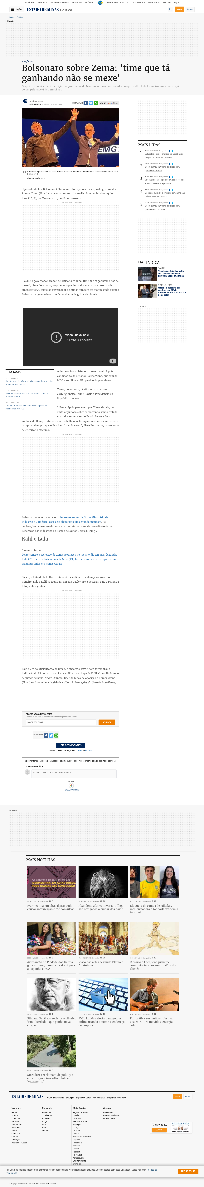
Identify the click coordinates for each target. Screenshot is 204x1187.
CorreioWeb (108, 1112)
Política (66, 10)
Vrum (44, 1127)
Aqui (44, 1124)
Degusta (76, 1140)
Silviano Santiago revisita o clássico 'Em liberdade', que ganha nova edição (51, 1022)
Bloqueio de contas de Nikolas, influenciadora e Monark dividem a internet (154, 909)
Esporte (42, 3)
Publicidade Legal (19, 1143)
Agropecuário (78, 1158)
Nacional (15, 1121)
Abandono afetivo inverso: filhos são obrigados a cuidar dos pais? (101, 907)
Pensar (76, 1149)
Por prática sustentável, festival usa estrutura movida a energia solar (151, 1022)
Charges (76, 1127)
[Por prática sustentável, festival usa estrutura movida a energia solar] (154, 994)
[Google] (71, 786)
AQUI (176, 3)
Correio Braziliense (111, 1115)
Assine (179, 9)
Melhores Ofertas (117, 3)
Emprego (76, 1124)
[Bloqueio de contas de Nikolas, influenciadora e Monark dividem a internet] (154, 882)
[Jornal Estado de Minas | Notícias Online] (43, 10)
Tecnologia (77, 1143)
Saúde (14, 1130)
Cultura (15, 1137)
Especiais (77, 1118)
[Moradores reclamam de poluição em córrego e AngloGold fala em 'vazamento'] (51, 1051)
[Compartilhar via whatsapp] (96, 103)
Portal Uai (46, 1112)
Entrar (190, 9)
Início (11, 17)
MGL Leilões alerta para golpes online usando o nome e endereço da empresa (102, 1022)
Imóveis (89, 3)
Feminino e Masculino (82, 1137)
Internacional (17, 1124)
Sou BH (167, 3)
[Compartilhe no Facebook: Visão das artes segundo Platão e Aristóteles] (101, 958)
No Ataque (77, 1155)
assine (88, 750)
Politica (20, 17)
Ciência (76, 1133)
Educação (16, 1140)
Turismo (76, 1130)
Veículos (77, 3)
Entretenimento (60, 3)
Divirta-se (77, 1164)
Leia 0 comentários (71, 745)
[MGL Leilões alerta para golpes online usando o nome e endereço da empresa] (103, 994)
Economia (16, 1118)
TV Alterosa (138, 3)
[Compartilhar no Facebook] (85, 103)
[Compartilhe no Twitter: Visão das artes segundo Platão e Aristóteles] (103, 958)
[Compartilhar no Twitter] (91, 103)
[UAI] (100, 2)
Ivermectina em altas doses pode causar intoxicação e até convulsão (51, 907)
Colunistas (16, 1133)
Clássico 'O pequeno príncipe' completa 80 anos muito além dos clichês (153, 965)
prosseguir (188, 1171)
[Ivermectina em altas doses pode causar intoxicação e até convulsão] (51, 882)
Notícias (29, 3)
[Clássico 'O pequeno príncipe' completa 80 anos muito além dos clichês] (154, 938)
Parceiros (154, 3)
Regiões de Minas (80, 1112)
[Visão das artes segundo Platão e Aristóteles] (103, 938)
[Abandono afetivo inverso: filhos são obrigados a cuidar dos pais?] (103, 882)
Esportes (76, 1146)
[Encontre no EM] (170, 9)
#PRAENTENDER (80, 1121)
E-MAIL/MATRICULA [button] (72, 790)
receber (107, 722)
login (79, 750)
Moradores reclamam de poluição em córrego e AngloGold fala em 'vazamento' (50, 1078)
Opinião (76, 1115)
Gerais (14, 1112)
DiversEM (16, 1127)
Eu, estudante (109, 1118)
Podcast (76, 1152)
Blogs (44, 1121)
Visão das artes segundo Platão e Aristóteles (101, 963)
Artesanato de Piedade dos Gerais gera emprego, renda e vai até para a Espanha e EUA (51, 965)
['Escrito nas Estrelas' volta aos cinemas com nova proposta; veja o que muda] (147, 274)
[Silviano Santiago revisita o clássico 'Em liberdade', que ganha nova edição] (51, 994)
